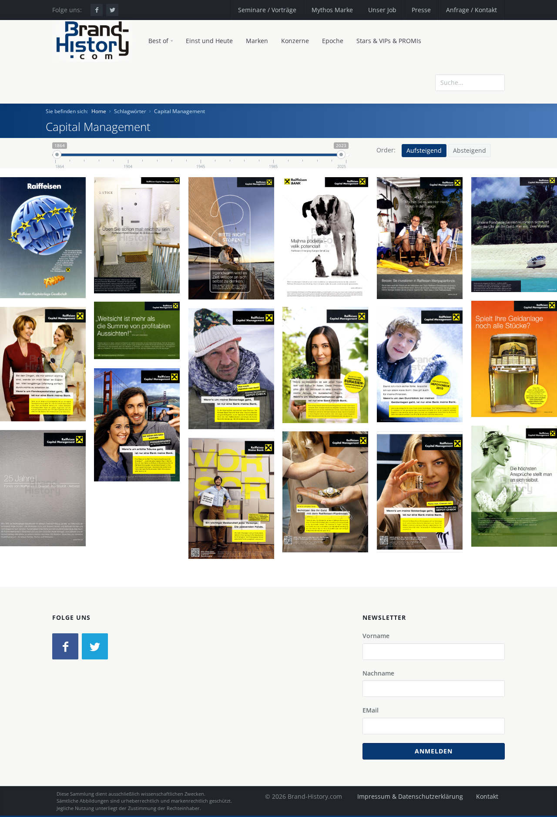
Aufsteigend (424, 150)
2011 (140, 476)
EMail (370, 710)
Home (98, 111)
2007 (234, 285)
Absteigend (469, 150)
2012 (423, 539)
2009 (46, 415)
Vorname (375, 636)
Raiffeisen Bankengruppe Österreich (42, 265)
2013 (234, 546)
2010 (423, 415)
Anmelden (434, 751)
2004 (140, 285)
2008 (423, 285)
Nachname (378, 673)
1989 (46, 285)
